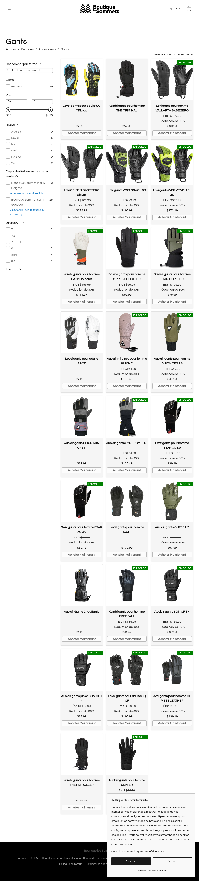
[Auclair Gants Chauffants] (82, 585)
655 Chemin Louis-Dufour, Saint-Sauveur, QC (27, 212)
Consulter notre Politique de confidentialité (137, 851)
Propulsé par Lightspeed (99, 870)
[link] (151, 869)
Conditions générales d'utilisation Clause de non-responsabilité (80, 858)
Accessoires (47, 49)
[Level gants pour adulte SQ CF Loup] (82, 79)
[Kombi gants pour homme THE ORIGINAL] (127, 79)
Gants (65, 49)
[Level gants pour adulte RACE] (82, 332)
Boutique (27, 49)
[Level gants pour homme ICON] (127, 501)
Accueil (11, 49)
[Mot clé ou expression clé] (8, 70)
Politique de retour (70, 864)
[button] (11, 8)
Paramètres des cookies (100, 864)
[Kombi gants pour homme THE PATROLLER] (82, 754)
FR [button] (163, 8)
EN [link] (36, 858)
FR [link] (30, 858)
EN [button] (169, 8)
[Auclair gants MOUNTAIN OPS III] (82, 417)
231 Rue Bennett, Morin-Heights (27, 193)
